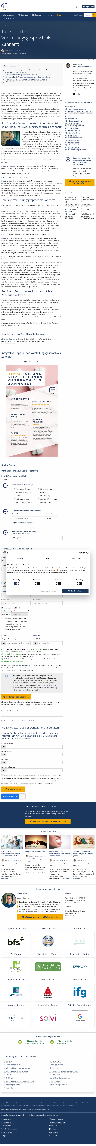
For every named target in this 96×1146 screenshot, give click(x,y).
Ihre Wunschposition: (8, 767)
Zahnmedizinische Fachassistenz (16, 1071)
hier (29, 704)
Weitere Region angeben (24, 523)
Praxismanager (55, 1081)
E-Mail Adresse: (7, 743)
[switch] (37, 583)
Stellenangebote (7, 15)
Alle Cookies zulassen (75, 591)
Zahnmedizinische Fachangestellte (17, 1068)
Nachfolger (9, 1078)
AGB (42, 665)
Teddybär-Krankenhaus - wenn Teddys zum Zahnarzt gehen (83, 854)
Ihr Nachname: (6, 751)
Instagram (54, 1132)
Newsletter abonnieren (58, 1122)
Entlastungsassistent (23, 499)
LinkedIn (53, 1129)
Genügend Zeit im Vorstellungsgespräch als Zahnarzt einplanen (28, 77)
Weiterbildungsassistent (24, 502)
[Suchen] (94, 15)
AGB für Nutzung (8, 1122)
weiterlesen (5, 879)
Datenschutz (7, 1126)
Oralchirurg (44, 492)
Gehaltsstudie (6, 19)
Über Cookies (76, 558)
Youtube (54, 1136)
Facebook (53, 1126)
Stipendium (49, 15)
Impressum (7, 1119)
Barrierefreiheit (8, 1132)
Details (48, 558)
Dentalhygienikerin (56, 1065)
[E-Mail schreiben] (74, 94)
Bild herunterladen (33, 362)
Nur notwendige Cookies (48, 591)
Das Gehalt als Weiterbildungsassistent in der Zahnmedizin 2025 (10, 854)
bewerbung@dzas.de (72, 903)
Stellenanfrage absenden (17, 697)
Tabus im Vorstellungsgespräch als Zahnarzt (21, 75)
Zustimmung (20, 558)
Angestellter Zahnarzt (23, 489)
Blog (59, 15)
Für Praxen (36, 15)
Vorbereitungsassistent (24, 492)
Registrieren (89, 7)
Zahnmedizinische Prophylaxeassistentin (19, 1081)
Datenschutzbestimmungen (35, 668)
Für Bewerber (23, 15)
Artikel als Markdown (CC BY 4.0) (25, 721)
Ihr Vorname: (6, 759)
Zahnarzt (8, 1061)
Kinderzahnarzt (45, 502)
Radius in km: (49, 514)
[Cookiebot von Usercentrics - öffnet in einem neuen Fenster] (80, 553)
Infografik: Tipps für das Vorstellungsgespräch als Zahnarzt (26, 79)
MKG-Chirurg (45, 496)
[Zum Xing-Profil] (76, 94)
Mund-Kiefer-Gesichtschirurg (59, 1078)
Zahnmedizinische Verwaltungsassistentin (64, 1071)
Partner (18, 496)
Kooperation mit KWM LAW (35, 852)
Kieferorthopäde (46, 489)
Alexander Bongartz (8, 339)
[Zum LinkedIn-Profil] (79, 94)
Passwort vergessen (57, 1119)
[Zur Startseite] (2, 25)
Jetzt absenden (14, 789)
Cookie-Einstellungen (10, 1129)
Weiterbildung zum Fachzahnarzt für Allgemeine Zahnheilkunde (59, 854)
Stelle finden (10, 82)
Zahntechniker (54, 1075)
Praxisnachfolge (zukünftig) (49, 499)
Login (76, 7)
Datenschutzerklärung (49, 688)
